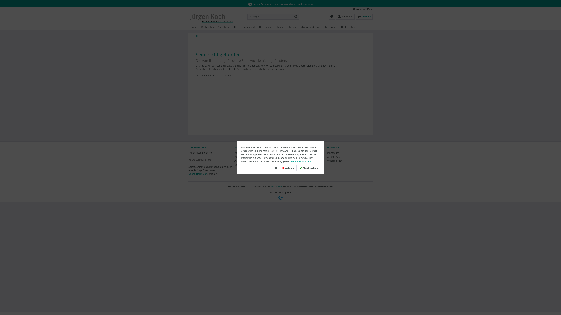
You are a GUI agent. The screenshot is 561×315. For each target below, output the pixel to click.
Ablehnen (290, 168)
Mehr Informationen (301, 161)
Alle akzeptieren (310, 168)
